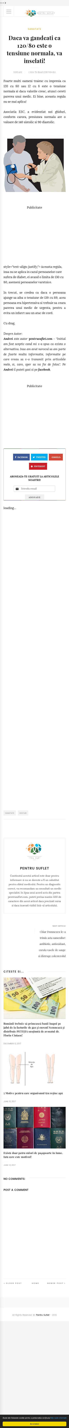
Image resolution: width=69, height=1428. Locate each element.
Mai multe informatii (58, 1417)
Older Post (14, 1283)
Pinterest (39, 466)
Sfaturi (23, 813)
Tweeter (41, 457)
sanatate (34, 29)
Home (35, 1283)
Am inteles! (34, 1423)
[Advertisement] (34, 235)
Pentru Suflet (42, 1315)
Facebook (23, 457)
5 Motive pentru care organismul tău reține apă (33, 1093)
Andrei (8, 338)
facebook (44, 369)
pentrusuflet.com (40, 338)
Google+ (56, 457)
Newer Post (55, 1283)
